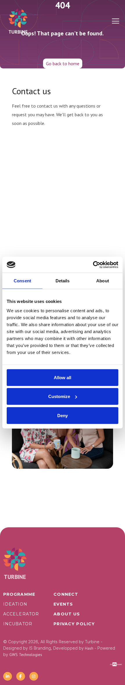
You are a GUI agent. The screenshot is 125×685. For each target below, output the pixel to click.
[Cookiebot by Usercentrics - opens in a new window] (92, 264)
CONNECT (65, 594)
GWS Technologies (25, 654)
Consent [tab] (22, 280)
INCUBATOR (17, 623)
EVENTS (63, 604)
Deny (62, 415)
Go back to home (62, 63)
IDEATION (15, 604)
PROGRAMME (19, 594)
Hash (89, 648)
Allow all (62, 377)
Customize (59, 396)
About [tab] (102, 280)
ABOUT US (66, 614)
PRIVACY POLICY (74, 623)
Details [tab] (63, 280)
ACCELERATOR (21, 614)
